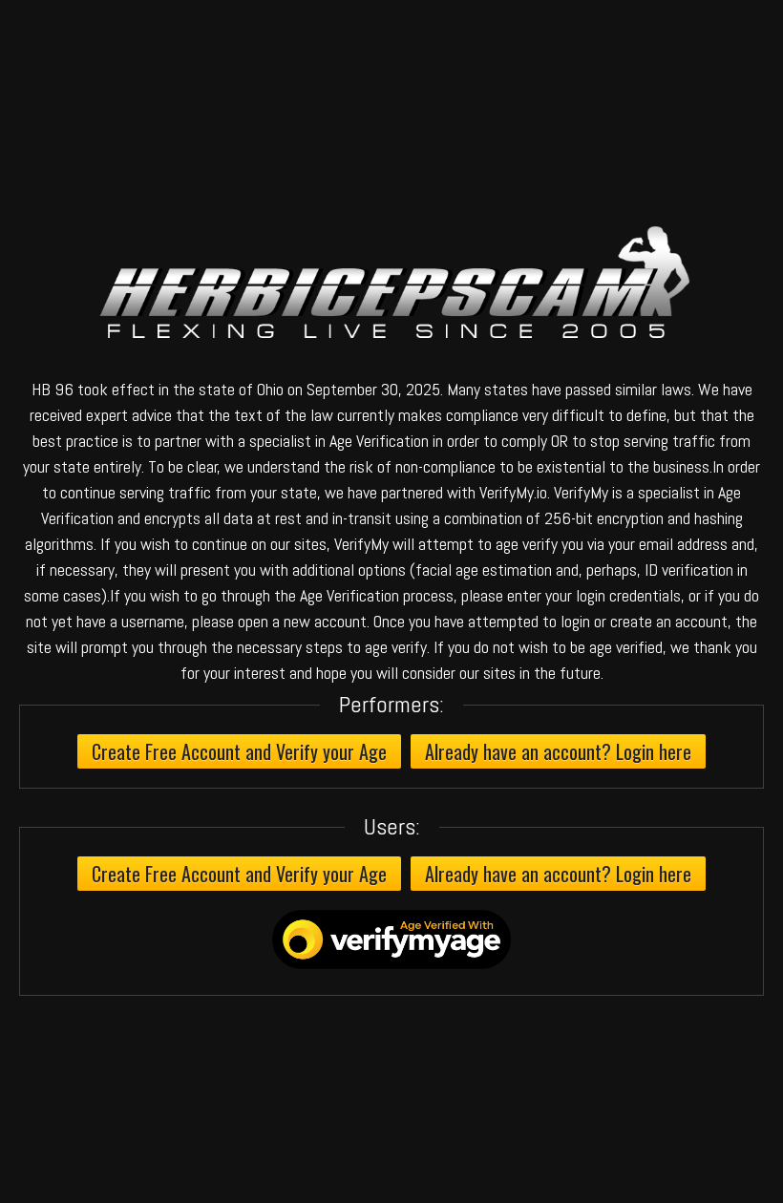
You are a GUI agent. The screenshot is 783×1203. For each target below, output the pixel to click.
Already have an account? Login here (558, 751)
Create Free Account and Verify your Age (239, 751)
